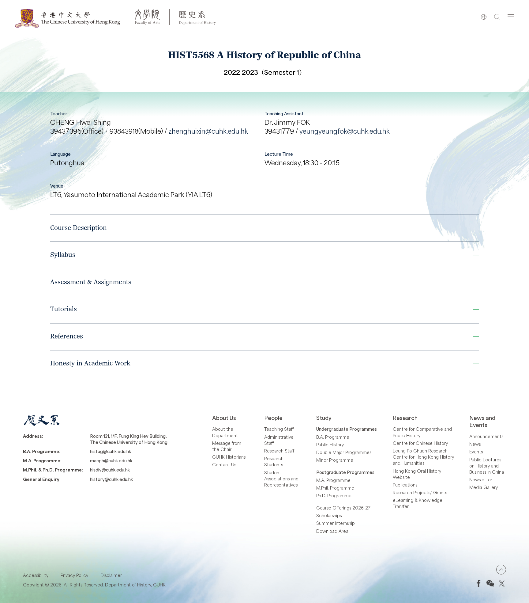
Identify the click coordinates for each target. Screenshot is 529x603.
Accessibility (35, 575)
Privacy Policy (74, 575)
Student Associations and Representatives (281, 478)
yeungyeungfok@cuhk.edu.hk (344, 131)
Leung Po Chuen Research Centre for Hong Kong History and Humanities (423, 457)
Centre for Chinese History (420, 443)
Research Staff (279, 450)
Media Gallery (483, 487)
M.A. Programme (333, 480)
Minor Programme (334, 460)
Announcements (486, 436)
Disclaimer (111, 575)
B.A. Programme (332, 437)
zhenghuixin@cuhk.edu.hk (208, 131)
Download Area (332, 531)
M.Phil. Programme (335, 487)
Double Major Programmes (343, 452)
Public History (330, 444)
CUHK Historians (229, 457)
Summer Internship (335, 523)
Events (476, 451)
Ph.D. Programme (333, 495)
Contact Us (224, 464)
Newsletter (480, 479)
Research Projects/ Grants (420, 492)
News (475, 444)
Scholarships (329, 515)
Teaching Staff (279, 429)
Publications (405, 484)
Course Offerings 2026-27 (343, 507)
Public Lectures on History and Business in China (486, 466)
